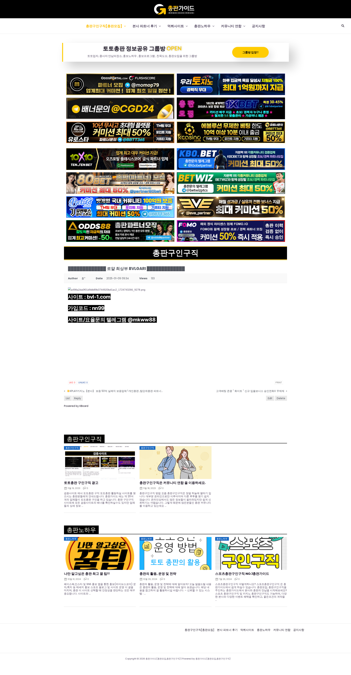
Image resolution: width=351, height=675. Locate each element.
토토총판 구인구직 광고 (81, 483)
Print (278, 382)
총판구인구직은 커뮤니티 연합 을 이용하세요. (172, 483)
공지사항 (258, 26)
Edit (270, 398)
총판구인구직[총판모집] (104, 26)
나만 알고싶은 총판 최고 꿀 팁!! (87, 574)
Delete (281, 398)
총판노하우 (202, 26)
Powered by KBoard (76, 406)
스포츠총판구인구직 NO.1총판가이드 (242, 574)
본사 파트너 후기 (145, 26)
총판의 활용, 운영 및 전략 (157, 574)
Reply (77, 398)
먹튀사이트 (175, 26)
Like (72, 382)
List (68, 398)
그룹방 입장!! (250, 52)
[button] (124, 26)
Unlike (83, 382)
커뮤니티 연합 (231, 26)
